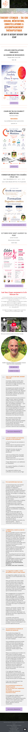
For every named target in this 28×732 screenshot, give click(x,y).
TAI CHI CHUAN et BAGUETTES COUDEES (14, 725)
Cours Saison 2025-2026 (14, 728)
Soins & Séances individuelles (14, 731)
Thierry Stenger (14, 726)
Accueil (14, 724)
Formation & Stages (14, 729)
